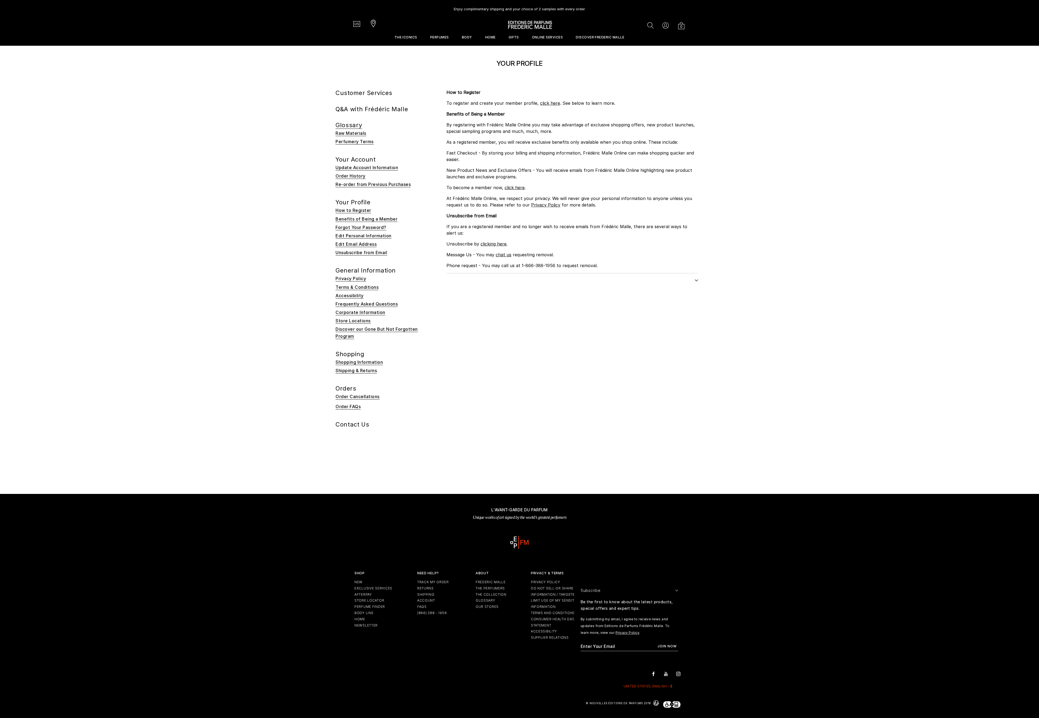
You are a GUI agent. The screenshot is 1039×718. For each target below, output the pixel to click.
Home (490, 37)
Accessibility (350, 295)
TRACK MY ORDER (433, 582)
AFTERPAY (363, 594)
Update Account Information (367, 167)
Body (467, 37)
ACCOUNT (426, 600)
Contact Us (352, 424)
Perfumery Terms (355, 141)
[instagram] (678, 673)
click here (550, 103)
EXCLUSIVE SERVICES (373, 588)
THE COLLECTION (491, 594)
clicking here (494, 244)
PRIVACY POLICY (545, 582)
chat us (503, 254)
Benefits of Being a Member (366, 219)
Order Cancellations (358, 396)
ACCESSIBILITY (544, 631)
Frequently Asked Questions (367, 304)
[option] (520, 6)
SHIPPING (426, 594)
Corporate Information (360, 312)
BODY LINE (363, 613)
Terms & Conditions (357, 287)
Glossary (349, 125)
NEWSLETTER (366, 625)
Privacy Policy (545, 205)
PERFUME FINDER (369, 607)
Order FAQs (348, 406)
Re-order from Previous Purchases (373, 184)
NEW (358, 582)
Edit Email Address (356, 244)
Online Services (547, 37)
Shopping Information (359, 362)
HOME (359, 619)
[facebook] (653, 673)
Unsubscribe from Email (361, 252)
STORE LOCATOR (369, 600)
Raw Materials (351, 133)
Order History (351, 176)
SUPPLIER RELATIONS (550, 637)
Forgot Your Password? (361, 227)
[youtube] (666, 673)
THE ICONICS (405, 37)
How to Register (353, 210)
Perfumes (439, 37)
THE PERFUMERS (490, 588)
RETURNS (425, 588)
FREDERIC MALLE (491, 582)
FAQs (422, 607)
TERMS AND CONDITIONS (553, 613)
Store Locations (353, 320)
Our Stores (487, 607)
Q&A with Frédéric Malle (372, 109)
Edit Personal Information (364, 235)
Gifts (514, 37)
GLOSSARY (485, 600)
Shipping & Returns (356, 370)
